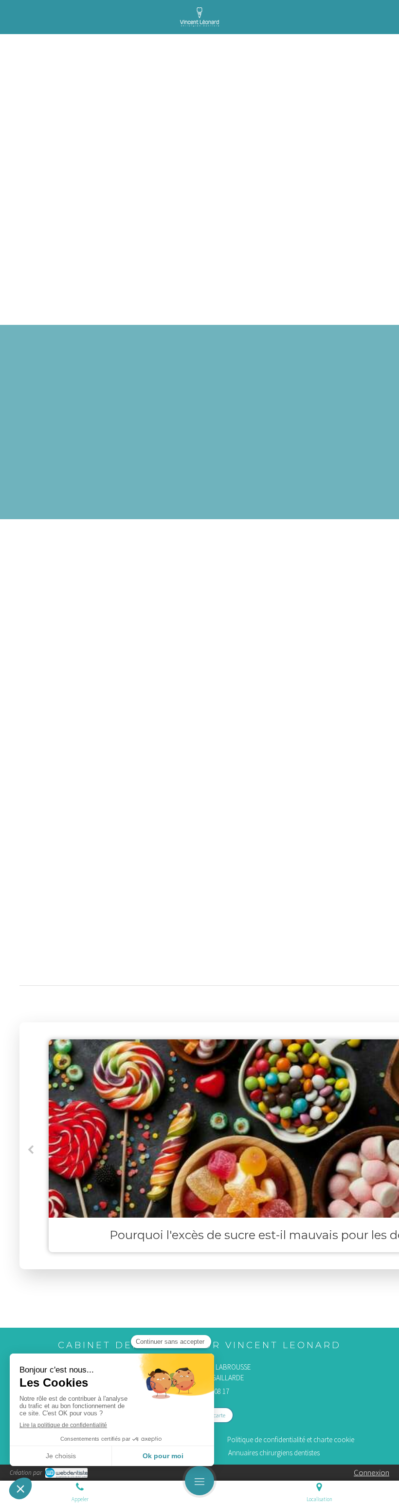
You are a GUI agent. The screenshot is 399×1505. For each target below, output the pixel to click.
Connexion (371, 1472)
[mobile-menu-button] (199, 1481)
